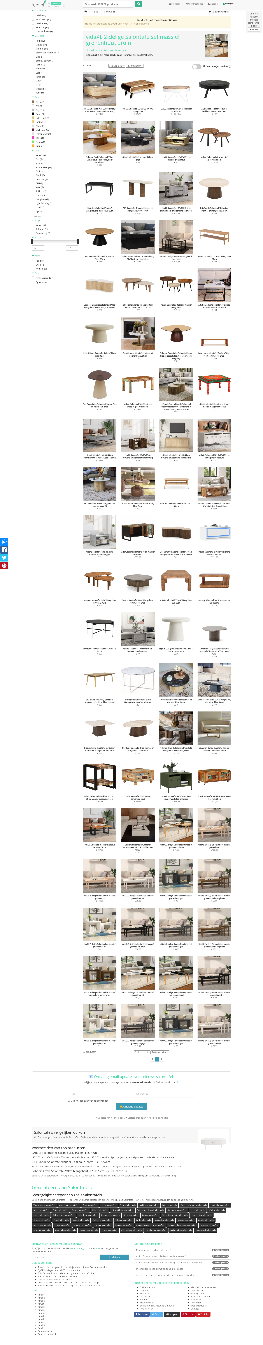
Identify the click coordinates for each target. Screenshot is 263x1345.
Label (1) (40, 207)
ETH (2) (39, 183)
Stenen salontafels (128, 1205)
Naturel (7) (41, 121)
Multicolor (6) (42, 130)
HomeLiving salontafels (202, 1215)
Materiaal (39, 35)
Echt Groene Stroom (48, 1273)
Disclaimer (145, 1296)
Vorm (37, 255)
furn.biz (41, 1325)
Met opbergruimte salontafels (175, 1215)
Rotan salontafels (60, 1210)
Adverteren (196, 1302)
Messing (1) (41, 88)
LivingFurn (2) (42, 199)
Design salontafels (150, 1215)
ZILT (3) (39, 171)
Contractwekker (45, 1282)
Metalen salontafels (186, 1220)
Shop (37, 220)
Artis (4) (39, 163)
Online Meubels (147, 1287)
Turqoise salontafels (209, 1225)
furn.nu (41, 1306)
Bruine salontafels (41, 1210)
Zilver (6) (40, 126)
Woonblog (145, 1293)
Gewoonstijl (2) (43, 233)
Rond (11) (40, 260)
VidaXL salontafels (62, 1225)
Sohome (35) (42, 229)
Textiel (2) (40, 64)
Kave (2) (40, 187)
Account (214, 3)
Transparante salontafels (44, 1205)
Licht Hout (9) (42, 117)
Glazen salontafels (100, 1210)
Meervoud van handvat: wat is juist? (182, 1250)
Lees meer (254, 29)
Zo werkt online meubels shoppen (157, 1305)
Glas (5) (39, 56)
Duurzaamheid (198, 1290)
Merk (36, 150)
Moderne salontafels (42, 1230)
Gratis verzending (44, 277)
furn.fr (41, 1294)
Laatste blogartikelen (148, 1244)
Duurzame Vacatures (48, 1279)
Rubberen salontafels (177, 1210)
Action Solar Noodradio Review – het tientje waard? (182, 1256)
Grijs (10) (40, 110)
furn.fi (40, 1328)
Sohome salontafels (123, 1220)
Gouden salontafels (82, 1225)
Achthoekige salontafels (131, 1230)
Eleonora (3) (42, 179)
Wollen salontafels (217, 1210)
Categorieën (40, 10)
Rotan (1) (40, 76)
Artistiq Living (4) (44, 167)
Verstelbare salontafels (69, 1205)
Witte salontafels (169, 1205)
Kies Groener (44, 1276)
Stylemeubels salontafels (63, 1215)
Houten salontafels (103, 1225)
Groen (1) (40, 142)
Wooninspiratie (198, 1305)
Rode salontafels (143, 1220)
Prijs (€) (37, 237)
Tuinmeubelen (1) (44, 31)
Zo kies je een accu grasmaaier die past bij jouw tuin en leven (182, 1275)
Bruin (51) (40, 101)
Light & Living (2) (44, 203)
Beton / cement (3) (45, 60)
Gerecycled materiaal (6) (48, 52)
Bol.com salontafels (42, 1225)
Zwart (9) (40, 114)
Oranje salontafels (109, 1230)
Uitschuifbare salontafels (122, 1210)
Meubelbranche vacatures (203, 1287)
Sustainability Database (49, 1285)
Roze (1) (40, 137)
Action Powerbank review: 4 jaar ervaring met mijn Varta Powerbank (182, 1262)
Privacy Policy (146, 1308)
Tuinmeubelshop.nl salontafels (150, 1210)
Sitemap (144, 1299)
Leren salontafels (197, 1210)
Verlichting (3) (42, 27)
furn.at (41, 1303)
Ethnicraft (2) (42, 195)
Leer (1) (39, 72)
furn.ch (41, 1316)
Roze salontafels (90, 1205)
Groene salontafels (41, 1220)
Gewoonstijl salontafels (206, 1230)
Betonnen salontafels (110, 1215)
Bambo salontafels (80, 1210)
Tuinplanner (196, 1299)
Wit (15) (39, 105)
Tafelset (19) (42, 23)
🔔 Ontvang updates (131, 1106)
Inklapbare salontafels (87, 1215)
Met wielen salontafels (164, 1220)
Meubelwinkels (147, 1302)
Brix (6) (39, 159)
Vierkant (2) (41, 268)
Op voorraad (42, 282)
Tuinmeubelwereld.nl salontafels (150, 1225)
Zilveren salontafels (123, 1225)
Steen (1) (40, 80)
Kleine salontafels (108, 1205)
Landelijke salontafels (220, 1205)
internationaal (67, 1279)
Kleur (36, 97)
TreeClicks (43, 1267)
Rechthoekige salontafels (181, 1230)
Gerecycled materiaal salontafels (182, 1225)
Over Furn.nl (145, 1290)
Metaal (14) (41, 44)
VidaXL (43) (41, 155)
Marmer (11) (42, 48)
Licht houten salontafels (156, 1230)
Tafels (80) (41, 15)
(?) (230, 66)
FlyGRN (41, 1270)
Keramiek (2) (42, 68)
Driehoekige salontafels (65, 1230)
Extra (37, 273)
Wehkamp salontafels (102, 1220)
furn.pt (41, 1322)
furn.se (41, 1313)
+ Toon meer (37, 216)
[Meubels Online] (85, 11)
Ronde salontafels (206, 1220)
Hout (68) (40, 40)
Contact (195, 1308)
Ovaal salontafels (61, 1220)
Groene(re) (55, 3)
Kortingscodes (198, 1293)
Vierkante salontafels (89, 1230)
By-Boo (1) (41, 211)
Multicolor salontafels (149, 1205)
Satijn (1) (40, 84)
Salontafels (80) (43, 19)
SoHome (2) (41, 191)
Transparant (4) (43, 133)
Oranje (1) (41, 145)
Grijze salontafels (130, 1215)
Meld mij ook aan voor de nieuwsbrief (89, 1100)
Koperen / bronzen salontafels (194, 1205)
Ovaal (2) (40, 264)
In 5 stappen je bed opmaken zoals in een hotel (182, 1268)
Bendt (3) (40, 175)
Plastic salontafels (41, 1215)
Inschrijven (114, 1257)
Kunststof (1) (42, 92)
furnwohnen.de (45, 1331)
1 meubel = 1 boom (200, 1296)
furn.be (41, 1297)
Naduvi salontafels (81, 1220)
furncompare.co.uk (47, 1334)
